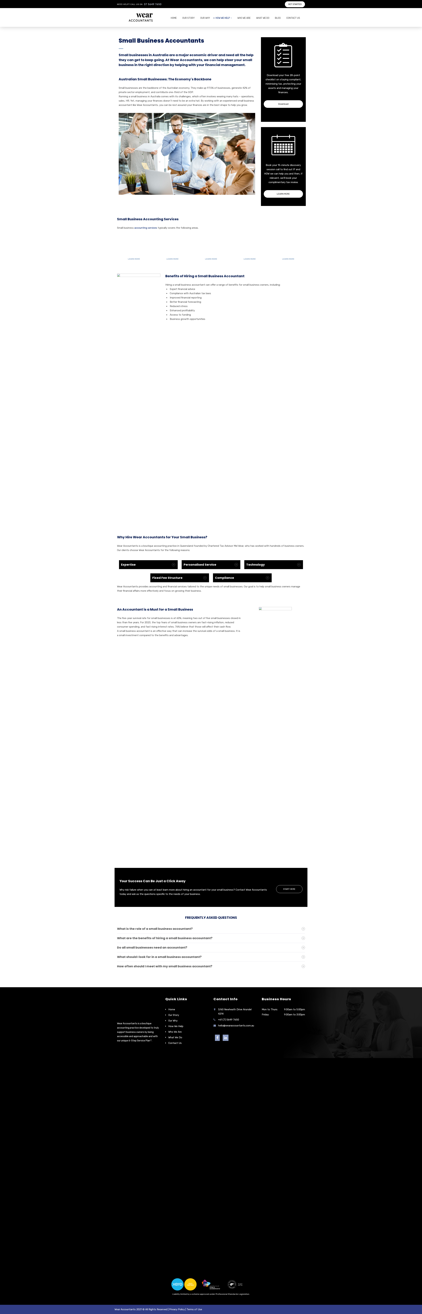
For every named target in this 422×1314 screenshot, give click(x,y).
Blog (278, 18)
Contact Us (293, 18)
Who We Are (244, 18)
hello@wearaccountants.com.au (236, 1025)
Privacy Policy (177, 1309)
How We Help (223, 18)
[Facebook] (217, 1038)
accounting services (145, 227)
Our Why (205, 18)
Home (174, 18)
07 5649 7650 (153, 4)
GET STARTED (295, 4)
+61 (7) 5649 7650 (228, 1019)
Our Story (188, 18)
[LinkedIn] (225, 1038)
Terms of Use (194, 1309)
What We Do (262, 18)
